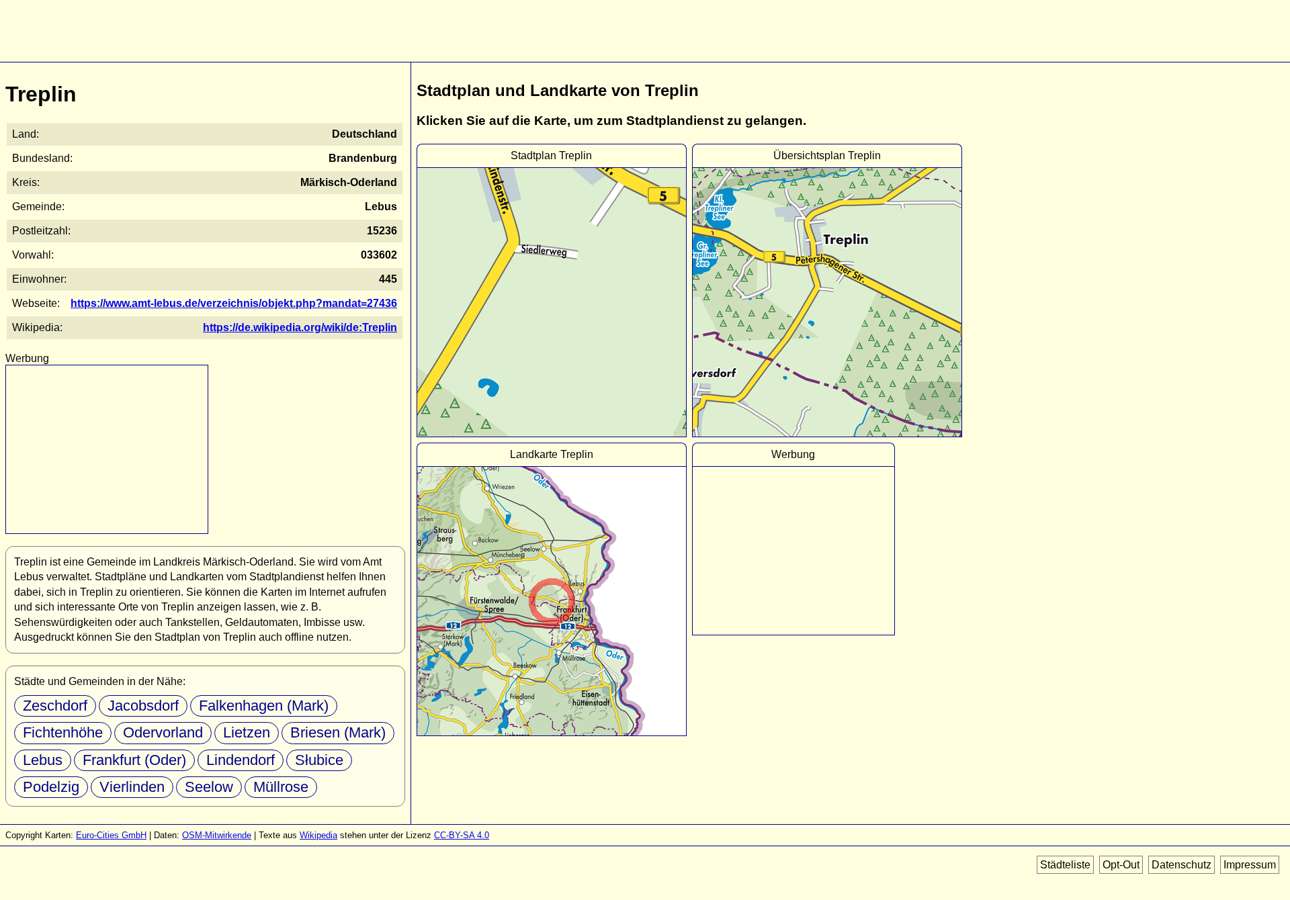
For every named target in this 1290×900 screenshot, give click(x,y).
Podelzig (51, 786)
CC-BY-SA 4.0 (461, 835)
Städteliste (1065, 864)
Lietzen (246, 732)
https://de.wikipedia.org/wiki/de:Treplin (300, 327)
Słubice (319, 760)
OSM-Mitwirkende (216, 835)
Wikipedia (318, 835)
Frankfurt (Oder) (134, 760)
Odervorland (163, 732)
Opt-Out (1121, 864)
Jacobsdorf (143, 705)
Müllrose (280, 786)
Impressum (1249, 864)
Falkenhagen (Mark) (264, 705)
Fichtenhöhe (63, 732)
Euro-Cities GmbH (111, 835)
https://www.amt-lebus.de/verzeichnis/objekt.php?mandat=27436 (234, 303)
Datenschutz (1181, 864)
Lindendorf (240, 760)
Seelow (209, 786)
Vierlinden (132, 786)
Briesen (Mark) (338, 732)
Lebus (42, 760)
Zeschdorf (55, 705)
